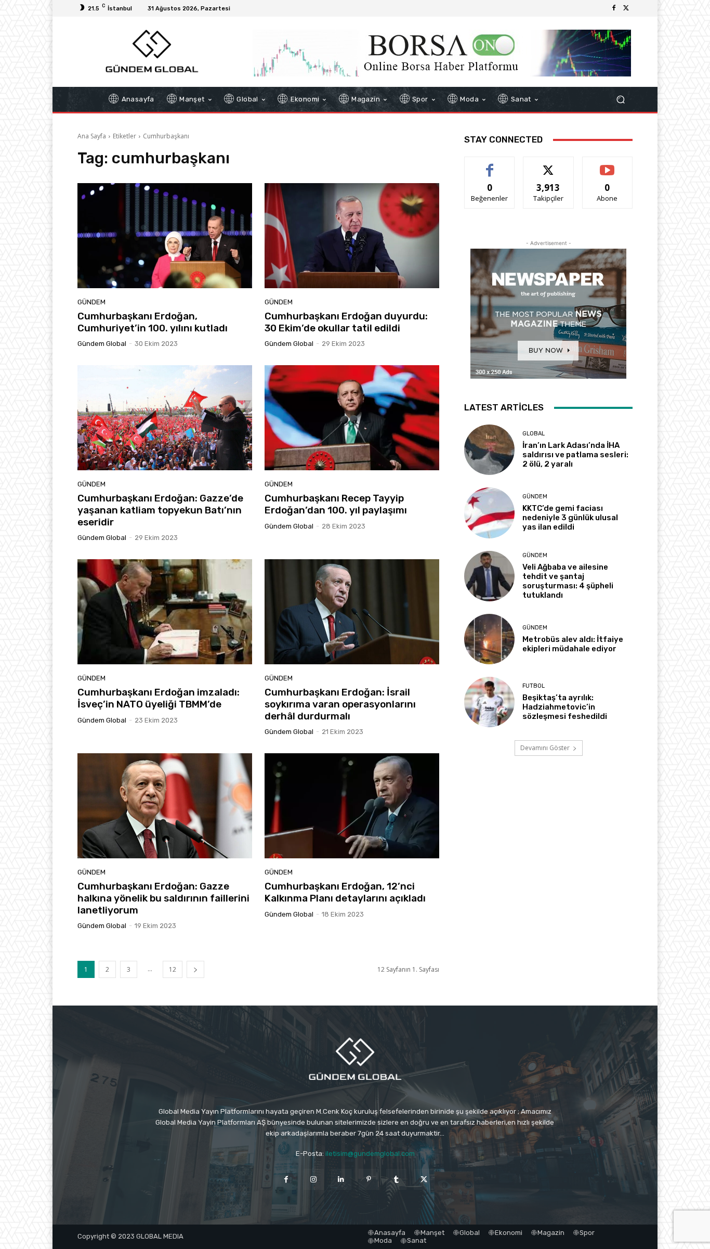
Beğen (489, 165)
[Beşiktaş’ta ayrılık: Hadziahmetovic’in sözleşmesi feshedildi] (489, 702)
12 (172, 969)
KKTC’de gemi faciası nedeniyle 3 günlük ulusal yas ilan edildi (570, 518)
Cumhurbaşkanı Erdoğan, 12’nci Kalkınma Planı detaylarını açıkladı (345, 892)
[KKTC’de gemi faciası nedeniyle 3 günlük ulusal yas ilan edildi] (489, 512)
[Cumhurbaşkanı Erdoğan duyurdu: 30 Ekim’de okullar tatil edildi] (352, 235)
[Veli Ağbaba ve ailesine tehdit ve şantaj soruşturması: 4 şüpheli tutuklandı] (489, 576)
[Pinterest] (369, 1179)
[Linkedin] (341, 1179)
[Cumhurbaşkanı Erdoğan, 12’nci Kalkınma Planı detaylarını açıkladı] (352, 805)
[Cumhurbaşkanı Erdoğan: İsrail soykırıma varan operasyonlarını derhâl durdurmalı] (352, 611)
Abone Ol (607, 165)
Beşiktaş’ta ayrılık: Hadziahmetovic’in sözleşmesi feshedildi (564, 707)
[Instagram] (314, 1179)
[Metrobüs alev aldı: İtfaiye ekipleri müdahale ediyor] (489, 639)
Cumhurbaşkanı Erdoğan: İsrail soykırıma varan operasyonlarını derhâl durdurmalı (340, 704)
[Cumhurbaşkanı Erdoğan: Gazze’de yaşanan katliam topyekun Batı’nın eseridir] (164, 417)
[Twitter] (626, 8)
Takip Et (548, 165)
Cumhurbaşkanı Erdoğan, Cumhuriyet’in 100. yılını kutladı (152, 322)
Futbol (533, 686)
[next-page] (195, 969)
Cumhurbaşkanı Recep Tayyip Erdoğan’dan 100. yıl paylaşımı (336, 504)
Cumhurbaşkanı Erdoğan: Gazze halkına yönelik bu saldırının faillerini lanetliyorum (163, 898)
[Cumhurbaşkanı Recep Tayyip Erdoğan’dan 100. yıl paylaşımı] (352, 417)
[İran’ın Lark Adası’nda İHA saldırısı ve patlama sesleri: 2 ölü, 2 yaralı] (489, 449)
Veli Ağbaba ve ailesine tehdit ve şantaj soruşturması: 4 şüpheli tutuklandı (567, 581)
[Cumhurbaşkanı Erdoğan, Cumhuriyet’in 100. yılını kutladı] (164, 235)
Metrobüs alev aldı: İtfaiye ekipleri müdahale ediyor (572, 644)
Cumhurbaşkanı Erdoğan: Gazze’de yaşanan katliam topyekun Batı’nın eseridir (160, 510)
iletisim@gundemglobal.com (370, 1153)
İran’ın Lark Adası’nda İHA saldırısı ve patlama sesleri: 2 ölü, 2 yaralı (575, 455)
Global (533, 433)
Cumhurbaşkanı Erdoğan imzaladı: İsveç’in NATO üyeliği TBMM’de (158, 698)
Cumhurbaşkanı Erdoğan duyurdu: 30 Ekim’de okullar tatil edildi (346, 322)
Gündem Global (101, 343)
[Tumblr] (396, 1179)
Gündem (91, 302)
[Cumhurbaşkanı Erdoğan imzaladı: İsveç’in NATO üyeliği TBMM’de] (164, 611)
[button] (620, 99)
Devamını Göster (545, 747)
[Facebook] (614, 8)
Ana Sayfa (91, 136)
